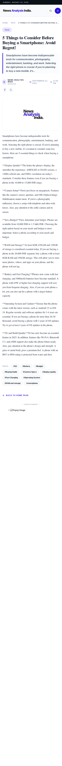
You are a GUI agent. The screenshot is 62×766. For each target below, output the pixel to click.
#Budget (39, 366)
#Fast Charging (11, 378)
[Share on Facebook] (4, 89)
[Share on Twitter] (10, 89)
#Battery (26, 366)
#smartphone (32, 383)
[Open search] (51, 11)
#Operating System (31, 378)
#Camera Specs (30, 372)
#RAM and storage (13, 383)
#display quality (49, 372)
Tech (13, 23)
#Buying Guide (11, 372)
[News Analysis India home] (17, 11)
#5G (15, 366)
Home (5, 23)
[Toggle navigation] (58, 11)
